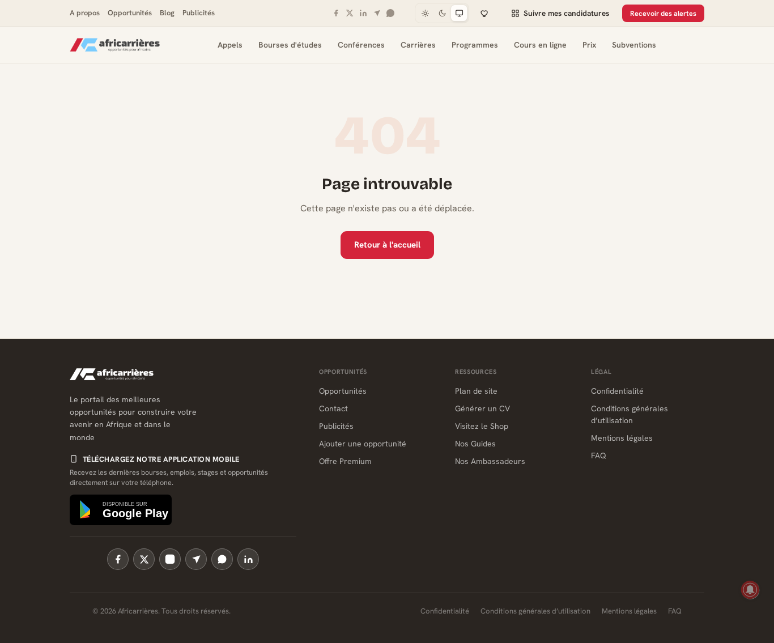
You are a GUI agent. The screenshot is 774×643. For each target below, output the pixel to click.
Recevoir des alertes (663, 13)
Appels (230, 45)
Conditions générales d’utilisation (535, 611)
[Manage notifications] (750, 590)
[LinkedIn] (363, 13)
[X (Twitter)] (144, 559)
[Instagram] (170, 559)
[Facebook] (336, 13)
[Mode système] (459, 13)
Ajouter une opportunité (362, 443)
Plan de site (476, 391)
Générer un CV (482, 408)
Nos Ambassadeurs (490, 461)
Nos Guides (475, 443)
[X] (350, 13)
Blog (167, 13)
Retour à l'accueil (387, 244)
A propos (85, 13)
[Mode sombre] (442, 13)
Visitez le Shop (481, 426)
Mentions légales (622, 438)
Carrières (418, 45)
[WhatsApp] (390, 13)
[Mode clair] (425, 13)
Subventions (634, 45)
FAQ (598, 455)
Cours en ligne (540, 45)
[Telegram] (377, 13)
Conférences (361, 45)
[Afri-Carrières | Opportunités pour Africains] (115, 44)
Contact (333, 408)
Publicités (198, 13)
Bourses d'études (290, 45)
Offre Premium (345, 461)
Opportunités (130, 13)
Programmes (475, 45)
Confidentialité (617, 391)
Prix (589, 45)
